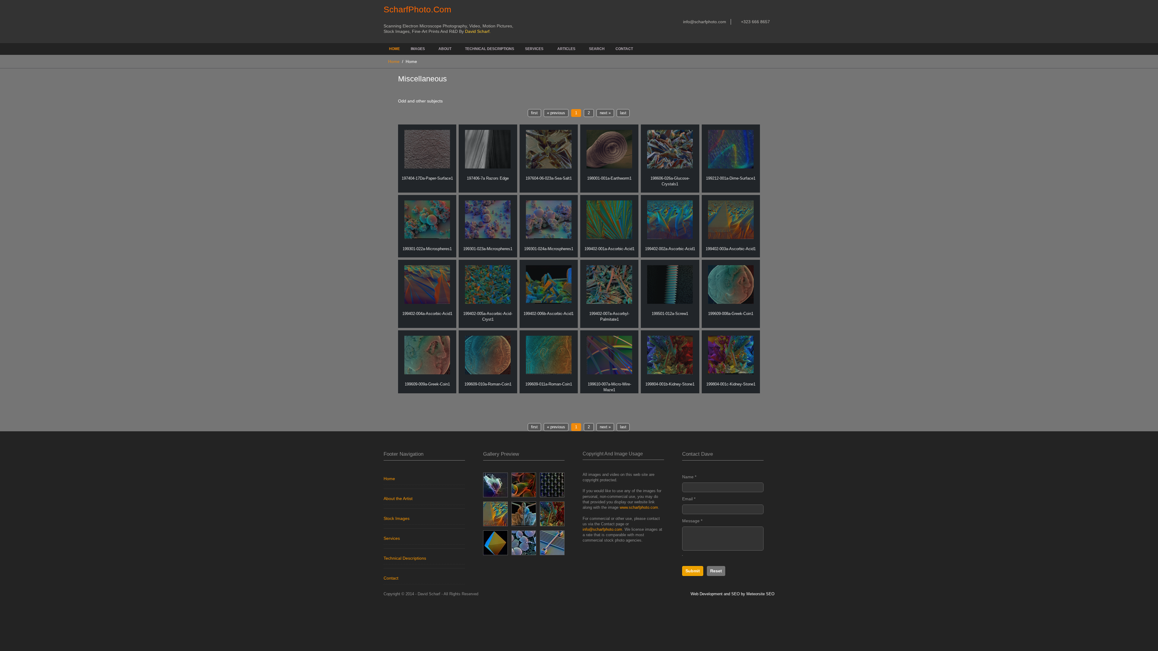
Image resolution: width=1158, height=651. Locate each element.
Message (692, 520)
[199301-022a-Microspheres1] (427, 220)
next (605, 113)
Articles (566, 49)
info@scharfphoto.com (704, 21)
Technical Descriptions (489, 49)
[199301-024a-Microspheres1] (548, 220)
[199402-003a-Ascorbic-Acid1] (730, 220)
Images (418, 49)
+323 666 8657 (755, 21)
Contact (624, 49)
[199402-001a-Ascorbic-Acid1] (609, 220)
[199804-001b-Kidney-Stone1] (669, 355)
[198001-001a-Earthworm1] (609, 149)
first (534, 113)
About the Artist (398, 498)
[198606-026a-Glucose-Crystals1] (669, 149)
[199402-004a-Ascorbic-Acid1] (427, 284)
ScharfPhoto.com (417, 9)
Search (597, 49)
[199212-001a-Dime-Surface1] (730, 149)
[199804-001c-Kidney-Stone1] (730, 355)
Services (534, 49)
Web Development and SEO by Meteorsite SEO (732, 594)
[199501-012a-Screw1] (669, 284)
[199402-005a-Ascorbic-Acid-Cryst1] (487, 284)
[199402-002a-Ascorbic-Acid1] (669, 220)
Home (394, 49)
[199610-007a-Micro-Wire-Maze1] (609, 355)
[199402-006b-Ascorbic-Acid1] (548, 284)
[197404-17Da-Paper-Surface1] (427, 149)
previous (556, 113)
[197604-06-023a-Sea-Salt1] (548, 149)
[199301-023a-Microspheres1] (487, 220)
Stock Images (397, 518)
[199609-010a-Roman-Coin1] (487, 355)
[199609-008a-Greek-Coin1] (730, 284)
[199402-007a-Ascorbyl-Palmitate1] (609, 284)
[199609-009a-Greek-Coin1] (427, 355)
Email (688, 498)
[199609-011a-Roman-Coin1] (548, 355)
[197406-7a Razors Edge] (487, 149)
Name (689, 476)
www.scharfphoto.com (639, 507)
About (444, 49)
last (623, 113)
